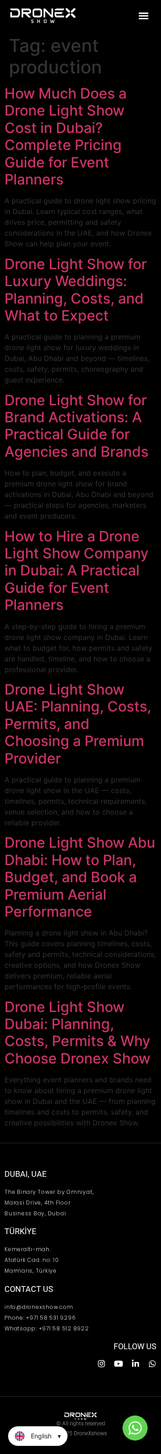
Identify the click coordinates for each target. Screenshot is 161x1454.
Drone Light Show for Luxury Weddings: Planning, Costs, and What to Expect (75, 289)
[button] (144, 16)
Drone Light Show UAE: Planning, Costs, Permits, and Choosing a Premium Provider (77, 724)
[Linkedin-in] (135, 1364)
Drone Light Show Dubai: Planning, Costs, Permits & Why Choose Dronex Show (77, 1032)
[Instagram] (101, 1364)
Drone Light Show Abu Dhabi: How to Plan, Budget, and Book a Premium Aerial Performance (79, 877)
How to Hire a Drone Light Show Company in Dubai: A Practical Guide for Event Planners (76, 571)
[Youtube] (118, 1364)
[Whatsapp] (152, 1364)
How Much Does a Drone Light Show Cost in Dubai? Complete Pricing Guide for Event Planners (65, 136)
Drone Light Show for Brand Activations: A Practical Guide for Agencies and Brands (76, 425)
